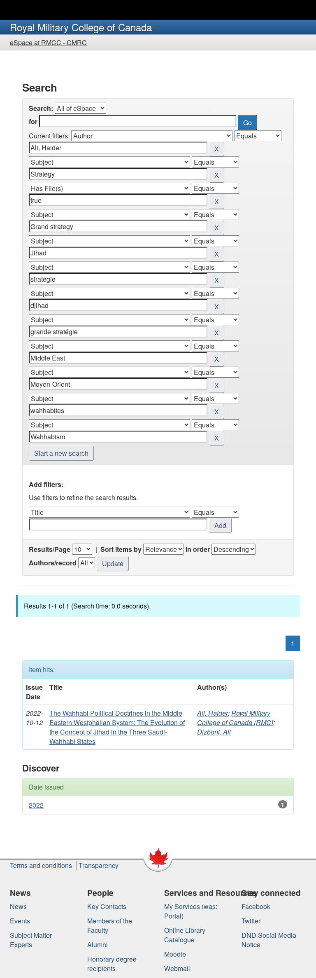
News (18, 906)
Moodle (175, 954)
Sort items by (121, 549)
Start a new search (61, 453)
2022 (36, 805)
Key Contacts (106, 906)
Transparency (98, 865)
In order (198, 549)
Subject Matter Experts (31, 939)
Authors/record (53, 562)
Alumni (97, 944)
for (33, 121)
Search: (41, 108)
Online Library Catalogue (184, 934)
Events (20, 920)
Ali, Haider (212, 713)
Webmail (177, 968)
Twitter (251, 920)
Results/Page (49, 549)
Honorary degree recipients (112, 963)
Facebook (256, 906)
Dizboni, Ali (214, 732)
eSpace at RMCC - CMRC (48, 42)
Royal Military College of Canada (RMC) (235, 717)
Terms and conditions (41, 865)
